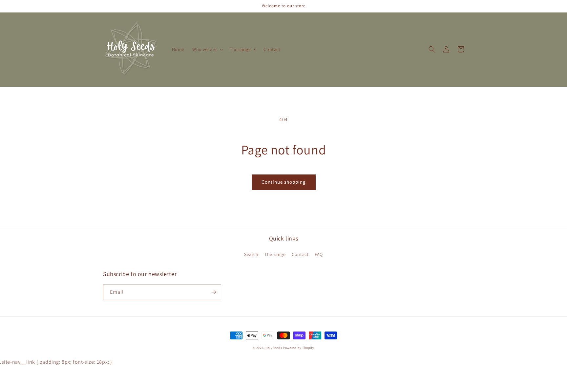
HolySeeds (273, 348)
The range (274, 254)
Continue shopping (284, 182)
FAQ (319, 254)
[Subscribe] (213, 292)
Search (251, 254)
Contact (300, 254)
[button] (207, 49)
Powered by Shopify (298, 348)
